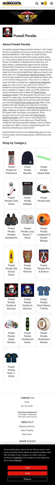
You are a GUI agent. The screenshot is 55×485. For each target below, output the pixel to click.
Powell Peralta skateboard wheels (32, 74)
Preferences (27, 479)
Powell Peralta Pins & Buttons (44, 268)
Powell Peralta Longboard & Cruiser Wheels (43, 234)
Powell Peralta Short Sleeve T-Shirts (43, 303)
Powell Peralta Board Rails (44, 170)
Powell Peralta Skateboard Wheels (44, 337)
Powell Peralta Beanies (27, 170)
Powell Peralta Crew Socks (11, 200)
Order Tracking (27, 430)
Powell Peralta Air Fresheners (11, 170)
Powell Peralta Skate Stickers (11, 337)
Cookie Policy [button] (18, 458)
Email (27, 402)
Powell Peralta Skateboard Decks (27, 337)
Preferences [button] (17, 460)
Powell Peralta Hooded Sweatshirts (11, 233)
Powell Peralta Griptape (27, 200)
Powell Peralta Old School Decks (11, 270)
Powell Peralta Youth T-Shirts (11, 371)
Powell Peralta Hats (43, 199)
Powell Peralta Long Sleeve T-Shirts (27, 233)
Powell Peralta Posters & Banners (11, 303)
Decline (27, 473)
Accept (27, 468)
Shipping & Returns (27, 426)
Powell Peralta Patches (27, 268)
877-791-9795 (27, 406)
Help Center (27, 434)
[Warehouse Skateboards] (13, 3)
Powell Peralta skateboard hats (26, 102)
